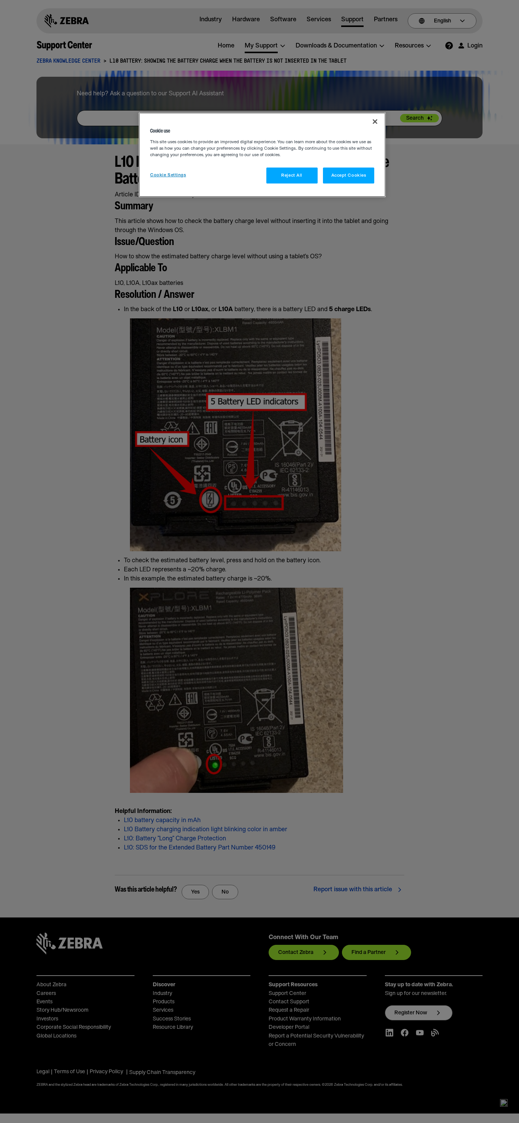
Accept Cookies (348, 175)
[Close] (375, 121)
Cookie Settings (168, 175)
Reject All (291, 175)
